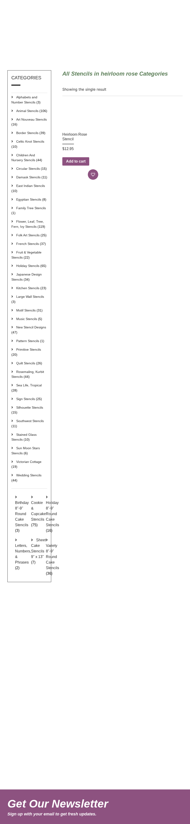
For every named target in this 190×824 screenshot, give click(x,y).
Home (123, 49)
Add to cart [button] (76, 161)
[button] (93, 174)
